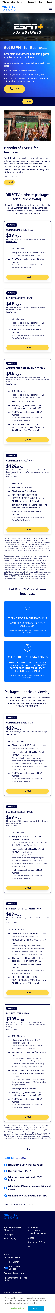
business (14, 1204)
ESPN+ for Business (13, 1239)
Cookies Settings (17, 1308)
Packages (8, 1235)
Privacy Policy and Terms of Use (15, 1279)
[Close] (51, 1298)
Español (50, 2)
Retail (30, 1247)
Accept (35, 1308)
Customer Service (12, 1257)
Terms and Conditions (14, 1273)
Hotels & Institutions (37, 1233)
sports (23, 1204)
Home (6, 1204)
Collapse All (21, 1158)
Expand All (9, 1158)
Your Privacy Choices (14, 1267)
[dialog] (26, 242)
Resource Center (11, 1262)
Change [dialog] (19, 2)
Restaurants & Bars (36, 1242)
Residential (32, 2)
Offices (31, 1238)
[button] (27, 1164)
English (41, 2)
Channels (8, 1230)
